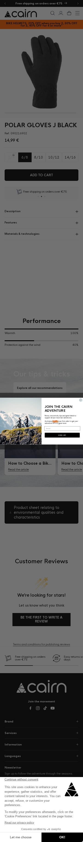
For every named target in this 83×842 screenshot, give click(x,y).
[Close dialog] (80, 400)
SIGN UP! (62, 435)
